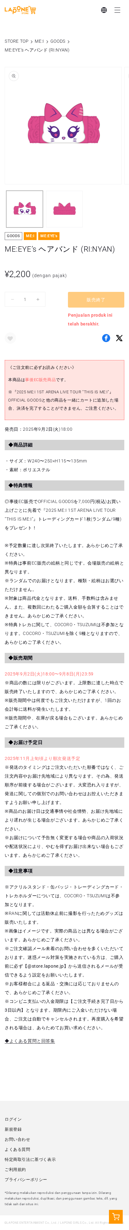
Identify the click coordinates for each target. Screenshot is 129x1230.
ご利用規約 (15, 1169)
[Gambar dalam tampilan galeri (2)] (64, 209)
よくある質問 (17, 1149)
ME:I (39, 41)
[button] (117, 10)
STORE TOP (16, 41)
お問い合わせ (17, 1139)
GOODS (57, 41)
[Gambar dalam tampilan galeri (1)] (24, 209)
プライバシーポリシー (26, 1179)
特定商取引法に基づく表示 (30, 1159)
